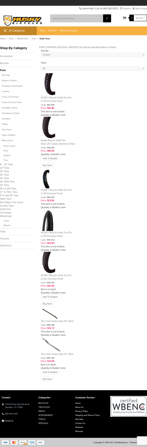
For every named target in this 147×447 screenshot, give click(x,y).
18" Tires (4, 168)
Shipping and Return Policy (87, 415)
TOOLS (41, 419)
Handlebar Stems (10, 108)
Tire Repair (5, 212)
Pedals (5, 124)
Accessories (6, 56)
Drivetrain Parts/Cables (12, 86)
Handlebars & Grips (11, 113)
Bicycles (4, 63)
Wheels (6, 225)
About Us (52, 30)
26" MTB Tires (7, 181)
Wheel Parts (7, 140)
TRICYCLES (44, 407)
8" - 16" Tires (6, 164)
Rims (5, 150)
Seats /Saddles (8, 135)
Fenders (5, 91)
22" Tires (4, 175)
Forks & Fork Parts (10, 97)
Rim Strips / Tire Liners (11, 202)
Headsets (6, 118)
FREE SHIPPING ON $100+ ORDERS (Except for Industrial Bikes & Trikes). (78, 47)
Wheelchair (6, 216)
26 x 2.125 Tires (8, 188)
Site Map (79, 419)
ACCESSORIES (45, 415)
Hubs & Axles (9, 146)
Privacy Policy (81, 411)
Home (42, 30)
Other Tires (5, 199)
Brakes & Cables (9, 80)
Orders (126, 8)
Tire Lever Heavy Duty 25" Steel (57, 321)
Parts (3, 70)
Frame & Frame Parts (12, 102)
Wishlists (79, 427)
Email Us (9, 421)
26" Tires (4, 185)
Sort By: (45, 50)
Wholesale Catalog (68, 30)
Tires (5, 160)
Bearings (6, 75)
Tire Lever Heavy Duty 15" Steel (57, 354)
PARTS (41, 411)
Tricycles (4, 238)
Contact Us (80, 423)
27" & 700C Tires (8, 192)
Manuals (79, 431)
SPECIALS (5, 245)
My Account (141, 8)
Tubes (6, 220)
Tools (2, 231)
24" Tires (4, 178)
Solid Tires (5, 209)
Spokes (6, 155)
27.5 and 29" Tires (9, 195)
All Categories (16, 30)
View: (44, 63)
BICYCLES (43, 403)
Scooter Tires (6, 206)
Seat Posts (6, 129)
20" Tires (4, 171)
